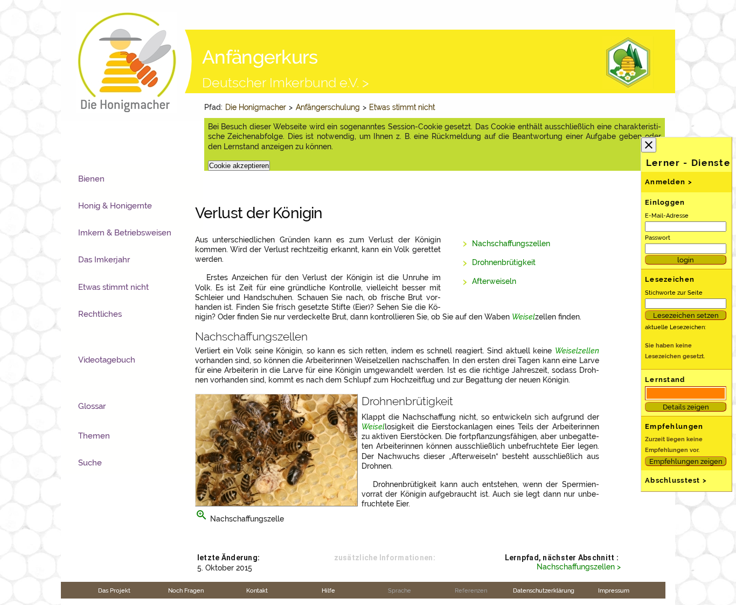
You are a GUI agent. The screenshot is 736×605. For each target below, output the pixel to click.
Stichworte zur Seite (674, 292)
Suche (90, 463)
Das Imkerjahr (104, 260)
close (648, 144)
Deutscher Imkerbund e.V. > (285, 82)
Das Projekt (114, 590)
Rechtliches (100, 314)
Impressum (613, 590)
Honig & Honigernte (115, 206)
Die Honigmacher (255, 107)
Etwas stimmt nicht (403, 107)
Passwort (657, 237)
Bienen (91, 179)
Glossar (92, 406)
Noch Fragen (186, 590)
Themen (94, 436)
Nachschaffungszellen (511, 243)
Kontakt (257, 590)
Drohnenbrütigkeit (504, 262)
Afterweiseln (494, 281)
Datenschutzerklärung (543, 590)
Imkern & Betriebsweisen (124, 233)
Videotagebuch (106, 360)
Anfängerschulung (328, 107)
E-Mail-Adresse (667, 215)
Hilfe (328, 590)
